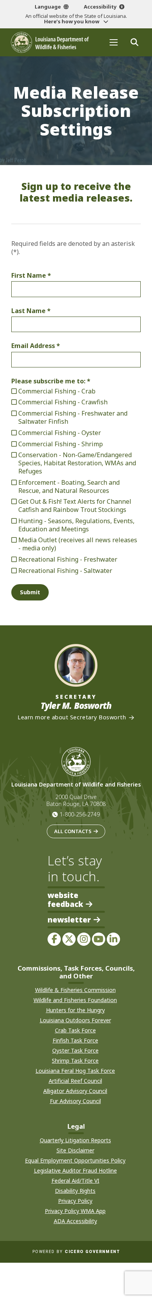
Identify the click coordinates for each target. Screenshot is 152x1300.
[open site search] (134, 42)
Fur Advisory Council (75, 1101)
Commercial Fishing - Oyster (59, 433)
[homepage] (50, 42)
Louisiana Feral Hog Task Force (75, 1070)
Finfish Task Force (75, 1040)
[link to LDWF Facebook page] (54, 939)
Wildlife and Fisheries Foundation (75, 1000)
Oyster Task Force (75, 1050)
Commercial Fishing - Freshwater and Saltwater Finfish (72, 417)
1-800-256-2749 (80, 814)
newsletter (69, 920)
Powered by (76, 1251)
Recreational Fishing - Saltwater (65, 571)
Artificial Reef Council (75, 1080)
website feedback (65, 899)
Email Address (33, 345)
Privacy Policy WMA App (75, 1211)
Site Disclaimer (75, 1150)
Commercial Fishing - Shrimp (60, 444)
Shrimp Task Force (75, 1060)
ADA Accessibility (75, 1221)
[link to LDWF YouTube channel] (98, 939)
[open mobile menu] (113, 42)
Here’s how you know (72, 21)
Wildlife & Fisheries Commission (75, 990)
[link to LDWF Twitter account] (69, 939)
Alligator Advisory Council (75, 1091)
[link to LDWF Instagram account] (83, 939)
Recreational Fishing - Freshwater (67, 559)
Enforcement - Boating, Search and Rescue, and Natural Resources (69, 487)
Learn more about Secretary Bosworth (72, 717)
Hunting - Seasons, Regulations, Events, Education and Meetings (76, 525)
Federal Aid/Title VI (75, 1180)
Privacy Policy (75, 1200)
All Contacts (73, 831)
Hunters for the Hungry (75, 1010)
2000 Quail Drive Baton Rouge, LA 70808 (76, 800)
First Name (28, 275)
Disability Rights (75, 1190)
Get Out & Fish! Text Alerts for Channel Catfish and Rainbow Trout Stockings (74, 506)
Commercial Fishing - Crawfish (63, 402)
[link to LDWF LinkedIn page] (113, 939)
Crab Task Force (75, 1030)
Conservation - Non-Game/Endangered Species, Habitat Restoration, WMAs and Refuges (77, 463)
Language (48, 6)
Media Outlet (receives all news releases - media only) (77, 544)
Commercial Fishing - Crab (56, 391)
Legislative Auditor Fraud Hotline (75, 1170)
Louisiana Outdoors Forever (75, 1020)
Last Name (28, 310)
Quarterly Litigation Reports (75, 1140)
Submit (30, 592)
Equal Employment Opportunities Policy (75, 1160)
